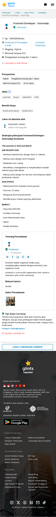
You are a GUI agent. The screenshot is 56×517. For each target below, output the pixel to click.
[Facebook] (24, 502)
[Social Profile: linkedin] (18, 257)
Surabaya (42, 12)
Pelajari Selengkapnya (13, 328)
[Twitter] (18, 502)
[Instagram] (11, 502)
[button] (45, 4)
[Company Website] (7, 257)
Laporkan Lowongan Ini (14, 333)
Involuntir (22, 27)
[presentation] (8, 4)
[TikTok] (44, 502)
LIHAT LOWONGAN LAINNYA (27, 346)
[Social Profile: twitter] (28, 257)
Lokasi (17, 12)
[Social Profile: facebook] (12, 257)
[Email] (37, 502)
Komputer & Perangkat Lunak (16, 44)
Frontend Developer (41, 44)
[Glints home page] (8, 4)
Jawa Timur (29, 12)
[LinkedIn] (31, 502)
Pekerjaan (6, 12)
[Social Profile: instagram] (23, 257)
